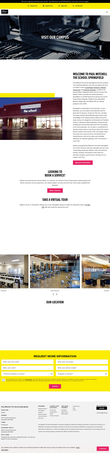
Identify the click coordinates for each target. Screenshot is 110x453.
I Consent (102, 449)
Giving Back (64, 410)
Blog (74, 408)
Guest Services (76, 406)
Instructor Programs (42, 416)
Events (74, 410)
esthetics (103, 87)
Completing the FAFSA (53, 412)
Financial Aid (53, 410)
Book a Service (55, 190)
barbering (97, 87)
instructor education (89, 90)
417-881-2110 (4, 425)
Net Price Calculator (54, 415)
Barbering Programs (42, 408)
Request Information (82, 163)
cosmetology (89, 87)
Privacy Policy (28, 379)
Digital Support (64, 413)
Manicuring (40, 418)
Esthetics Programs (42, 414)
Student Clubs (64, 412)
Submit (55, 386)
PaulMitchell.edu (103, 413)
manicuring (76, 90)
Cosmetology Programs (41, 411)
